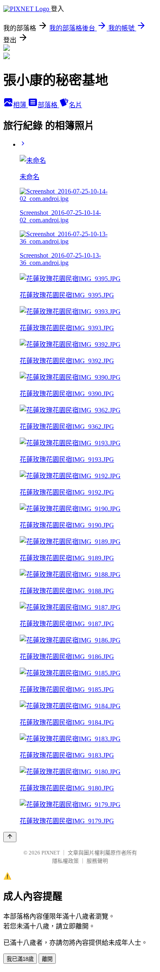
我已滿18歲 (20, 959)
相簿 (20, 104)
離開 (47, 959)
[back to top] (9, 837)
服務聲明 (97, 861)
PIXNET (50, 853)
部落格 (48, 104)
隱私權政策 (65, 861)
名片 (75, 104)
